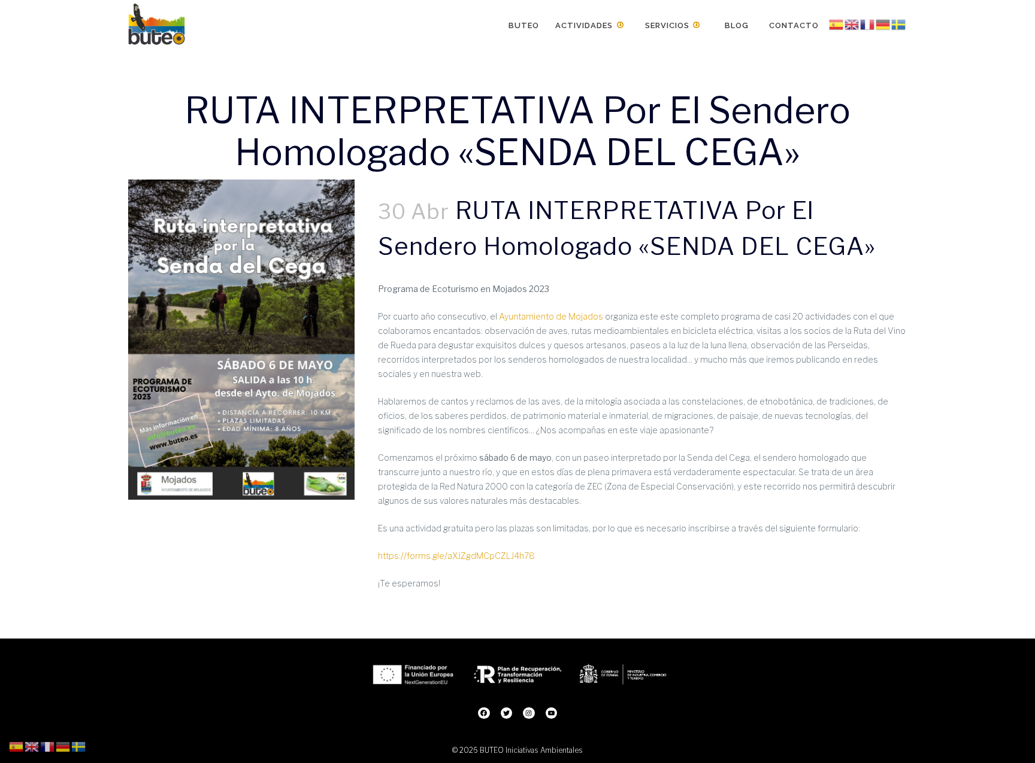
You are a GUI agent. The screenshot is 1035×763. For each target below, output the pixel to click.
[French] (868, 24)
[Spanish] (837, 24)
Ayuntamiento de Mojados (551, 316)
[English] (852, 24)
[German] (883, 24)
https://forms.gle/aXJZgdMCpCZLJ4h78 (456, 556)
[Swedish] (899, 24)
